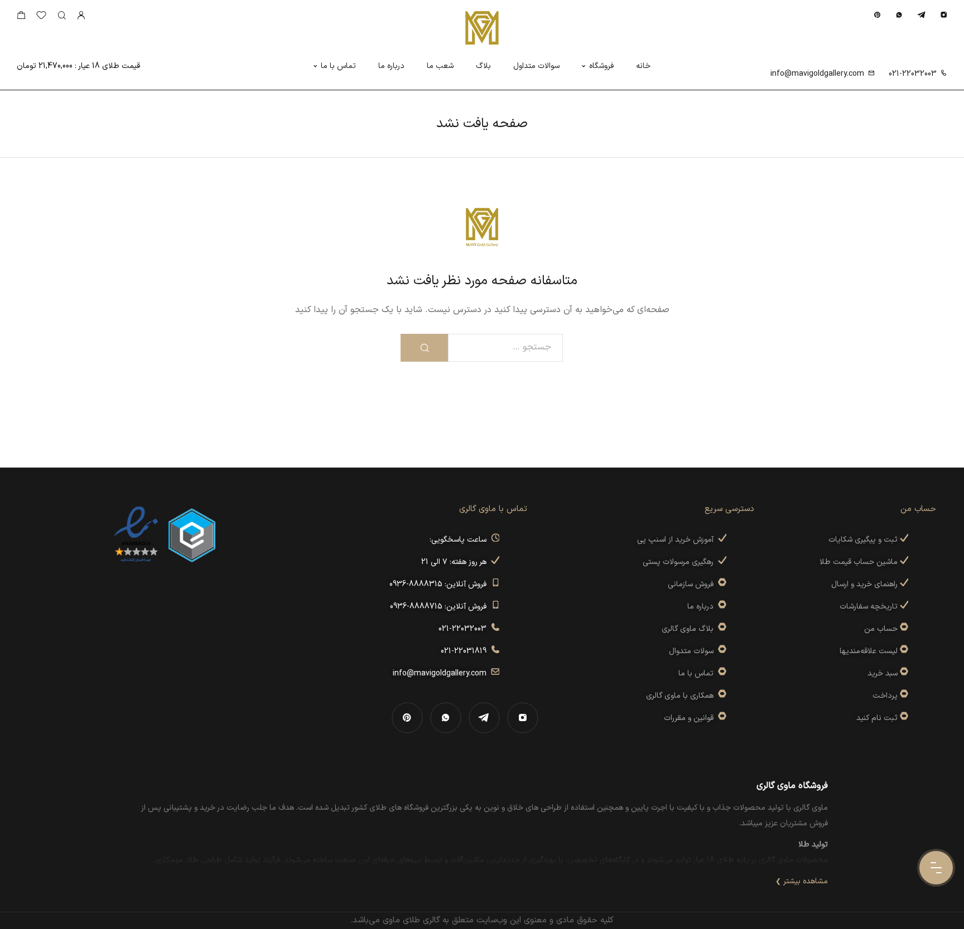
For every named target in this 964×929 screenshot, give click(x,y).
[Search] (61, 16)
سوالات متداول (536, 66)
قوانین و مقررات (691, 718)
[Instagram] (943, 14)
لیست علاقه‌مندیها (869, 651)
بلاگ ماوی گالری (690, 629)
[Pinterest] (877, 14)
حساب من (881, 629)
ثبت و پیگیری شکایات (864, 540)
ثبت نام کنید (878, 718)
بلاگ (483, 66)
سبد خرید (882, 673)
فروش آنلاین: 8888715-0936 (440, 606)
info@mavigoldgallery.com (817, 74)
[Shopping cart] (21, 17)
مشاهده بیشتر (805, 881)
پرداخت (885, 696)
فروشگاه (601, 66)
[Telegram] (921, 14)
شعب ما (440, 66)
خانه (643, 66)
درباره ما (391, 66)
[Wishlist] (41, 17)
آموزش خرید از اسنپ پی (677, 540)
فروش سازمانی (693, 584)
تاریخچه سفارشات (870, 606)
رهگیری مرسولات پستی (680, 562)
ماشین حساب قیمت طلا (860, 562)
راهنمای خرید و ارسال (865, 584)
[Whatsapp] (899, 14)
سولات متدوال (693, 651)
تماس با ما (338, 66)
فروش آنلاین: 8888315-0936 (440, 584)
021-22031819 (466, 651)
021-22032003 (913, 74)
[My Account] (80, 16)
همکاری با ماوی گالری (682, 696)
